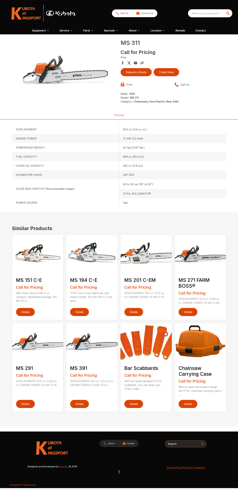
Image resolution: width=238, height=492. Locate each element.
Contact (200, 30)
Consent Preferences (23, 484)
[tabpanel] (65, 71)
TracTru (63, 466)
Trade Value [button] (166, 72)
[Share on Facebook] (123, 63)
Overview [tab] (119, 115)
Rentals (180, 30)
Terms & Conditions (194, 467)
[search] (228, 13)
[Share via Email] (135, 63)
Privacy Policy (174, 467)
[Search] (202, 443)
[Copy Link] (142, 63)
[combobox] (210, 13)
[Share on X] (129, 63)
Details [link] (25, 312)
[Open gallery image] (65, 71)
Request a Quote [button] (136, 72)
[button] (122, 13)
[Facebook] (119, 472)
